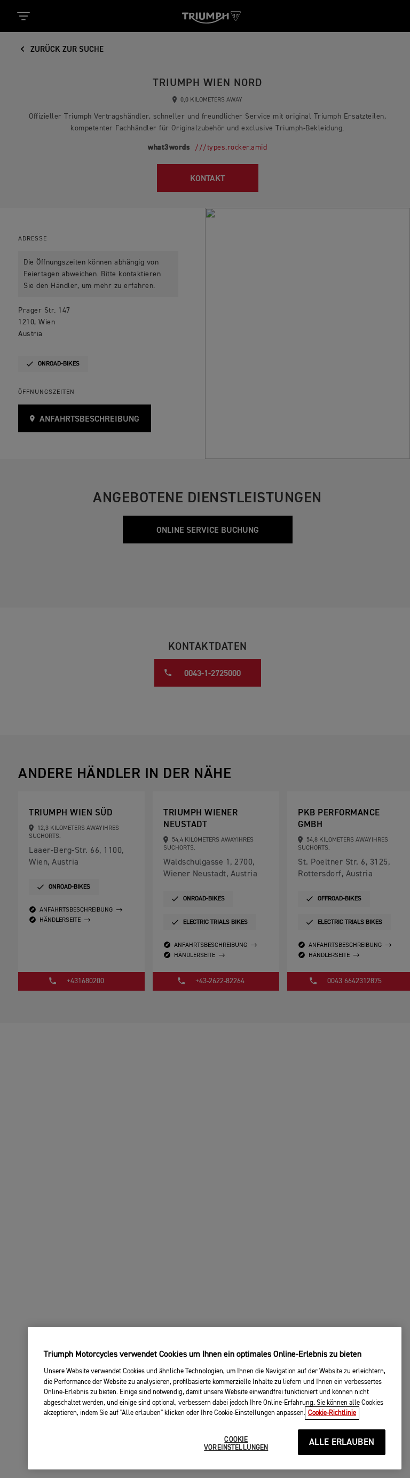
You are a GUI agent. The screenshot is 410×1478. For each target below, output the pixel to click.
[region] (214, 1398)
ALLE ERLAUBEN (341, 1442)
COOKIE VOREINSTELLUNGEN (236, 1444)
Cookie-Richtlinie (332, 1413)
